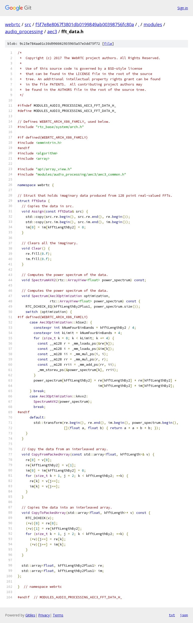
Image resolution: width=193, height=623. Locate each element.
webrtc (12, 24)
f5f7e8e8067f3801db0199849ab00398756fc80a (84, 24)
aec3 (52, 31)
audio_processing (24, 31)
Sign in (182, 8)
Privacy (44, 615)
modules (152, 24)
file (108, 43)
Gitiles (30, 615)
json (184, 615)
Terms (58, 615)
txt (172, 615)
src (28, 24)
